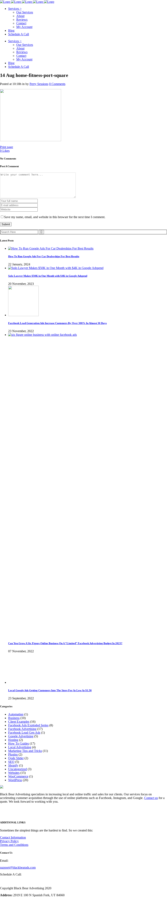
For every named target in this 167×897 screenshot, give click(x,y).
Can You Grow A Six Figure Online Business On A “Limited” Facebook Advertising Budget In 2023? (65, 643)
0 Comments (57, 84)
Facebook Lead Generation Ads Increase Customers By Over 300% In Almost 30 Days (57, 323)
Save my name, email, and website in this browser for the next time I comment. (54, 217)
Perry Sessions (39, 84)
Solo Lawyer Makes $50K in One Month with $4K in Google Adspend (47, 275)
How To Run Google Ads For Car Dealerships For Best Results (43, 256)
